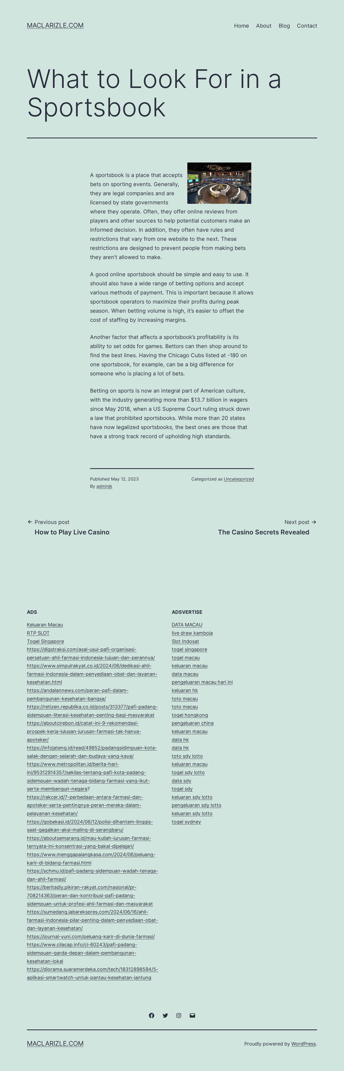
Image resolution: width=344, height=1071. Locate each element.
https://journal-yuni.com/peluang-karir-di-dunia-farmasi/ (91, 936)
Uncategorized (239, 479)
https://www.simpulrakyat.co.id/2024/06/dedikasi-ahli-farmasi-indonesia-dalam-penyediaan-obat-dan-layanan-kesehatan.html (92, 674)
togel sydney (186, 822)
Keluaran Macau (45, 624)
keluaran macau (189, 764)
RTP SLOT (38, 633)
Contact (307, 26)
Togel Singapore (45, 641)
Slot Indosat (185, 641)
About (263, 26)
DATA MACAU (187, 624)
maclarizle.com (55, 25)
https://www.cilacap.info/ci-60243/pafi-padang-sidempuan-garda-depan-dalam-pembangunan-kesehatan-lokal (82, 953)
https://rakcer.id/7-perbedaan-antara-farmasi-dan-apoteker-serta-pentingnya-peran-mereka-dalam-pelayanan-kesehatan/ (85, 805)
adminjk (104, 486)
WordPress (303, 1044)
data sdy (181, 781)
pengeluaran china (193, 723)
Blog (284, 26)
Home (241, 26)
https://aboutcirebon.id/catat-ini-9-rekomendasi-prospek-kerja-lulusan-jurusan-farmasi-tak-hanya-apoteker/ (84, 731)
